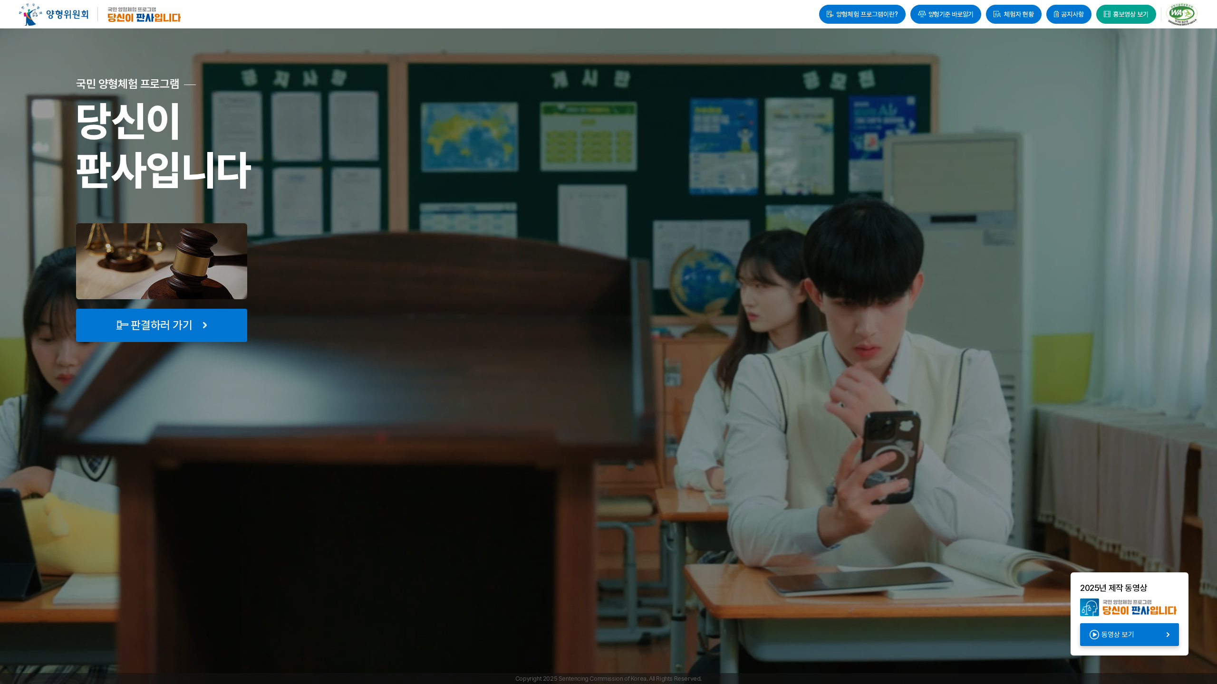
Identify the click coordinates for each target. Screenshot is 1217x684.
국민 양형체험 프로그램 (145, 14)
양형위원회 (53, 14)
